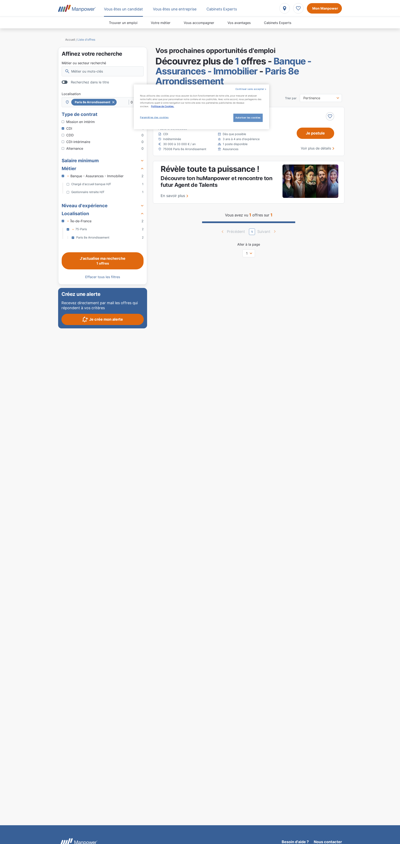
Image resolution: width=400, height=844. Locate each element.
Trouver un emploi (123, 23)
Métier (69, 168)
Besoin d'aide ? (295, 842)
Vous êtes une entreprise (174, 9)
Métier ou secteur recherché (84, 63)
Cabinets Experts (277, 23)
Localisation (71, 93)
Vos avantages (239, 23)
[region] (201, 106)
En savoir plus (173, 195)
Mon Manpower (325, 8)
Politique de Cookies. (162, 106)
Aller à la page (248, 244)
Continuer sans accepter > (250, 89)
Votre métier (160, 23)
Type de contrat (80, 114)
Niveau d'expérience (85, 205)
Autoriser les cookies (248, 117)
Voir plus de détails (316, 148)
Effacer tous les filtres (102, 277)
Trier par (290, 98)
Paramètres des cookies (154, 117)
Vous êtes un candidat (123, 9)
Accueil (70, 39)
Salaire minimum (80, 160)
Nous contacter (328, 842)
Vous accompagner (199, 23)
